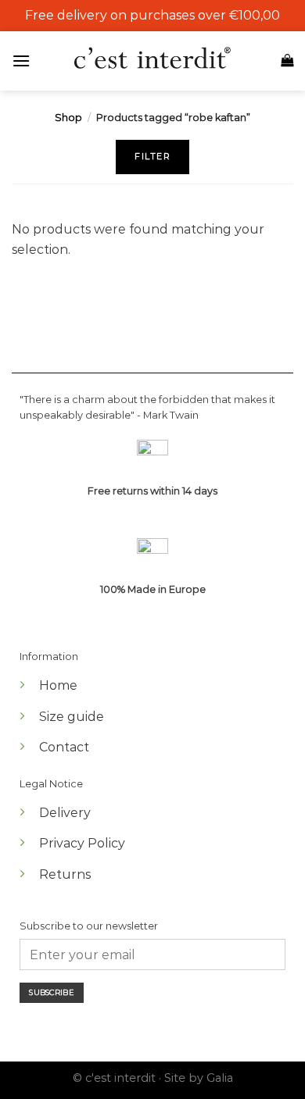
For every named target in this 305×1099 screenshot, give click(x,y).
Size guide (71, 716)
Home (58, 685)
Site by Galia (198, 1078)
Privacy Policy (82, 843)
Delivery (65, 812)
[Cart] (287, 60)
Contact (64, 747)
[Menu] (25, 60)
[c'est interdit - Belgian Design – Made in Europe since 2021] (152, 59)
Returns (65, 874)
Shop (68, 117)
